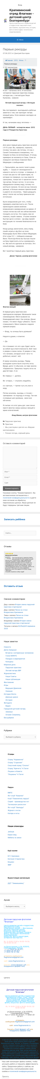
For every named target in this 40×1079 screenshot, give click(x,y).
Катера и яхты (13, 813)
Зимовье (9, 712)
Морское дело (9, 665)
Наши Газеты (11, 676)
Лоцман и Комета (15, 771)
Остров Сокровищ (13, 715)
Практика (9, 424)
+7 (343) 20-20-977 (15, 949)
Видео (8, 706)
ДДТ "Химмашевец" (16, 883)
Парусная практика (13, 421)
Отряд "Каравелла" (16, 760)
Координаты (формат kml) (14, 966)
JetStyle (11, 832)
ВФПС (10, 793)
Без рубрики (9, 718)
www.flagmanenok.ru (16, 961)
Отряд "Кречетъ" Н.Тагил (18, 768)
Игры (6, 685)
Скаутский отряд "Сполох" (18, 765)
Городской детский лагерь (15, 709)
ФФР (9, 865)
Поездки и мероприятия (15, 659)
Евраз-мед (12, 835)
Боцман (11, 862)
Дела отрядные (10, 650)
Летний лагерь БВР (13, 671)
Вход (20, 5)
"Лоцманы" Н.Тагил (15, 774)
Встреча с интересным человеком (19, 653)
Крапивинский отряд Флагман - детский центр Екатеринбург (21, 15)
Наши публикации (13, 679)
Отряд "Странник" (15, 763)
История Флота (10, 694)
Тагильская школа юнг (17, 804)
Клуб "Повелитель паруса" (18, 799)
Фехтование (9, 682)
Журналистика (10, 673)
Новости (7, 647)
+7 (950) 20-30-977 (12, 951)
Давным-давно (12, 697)
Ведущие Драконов (13, 688)
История (9, 700)
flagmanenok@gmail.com (13, 957)
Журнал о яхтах (14, 810)
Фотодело (8, 703)
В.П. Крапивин (13, 856)
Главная (10, 60)
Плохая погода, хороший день (17, 433)
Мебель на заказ (14, 838)
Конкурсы (9, 662)
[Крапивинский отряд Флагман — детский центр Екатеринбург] (5, 20)
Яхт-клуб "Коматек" (16, 796)
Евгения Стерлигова (16, 859)
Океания (9, 691)
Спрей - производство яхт (18, 802)
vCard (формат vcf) (18, 965)
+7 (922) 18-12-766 (11, 952)
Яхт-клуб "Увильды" (16, 807)
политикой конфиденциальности (16, 498)
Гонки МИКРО (11, 656)
